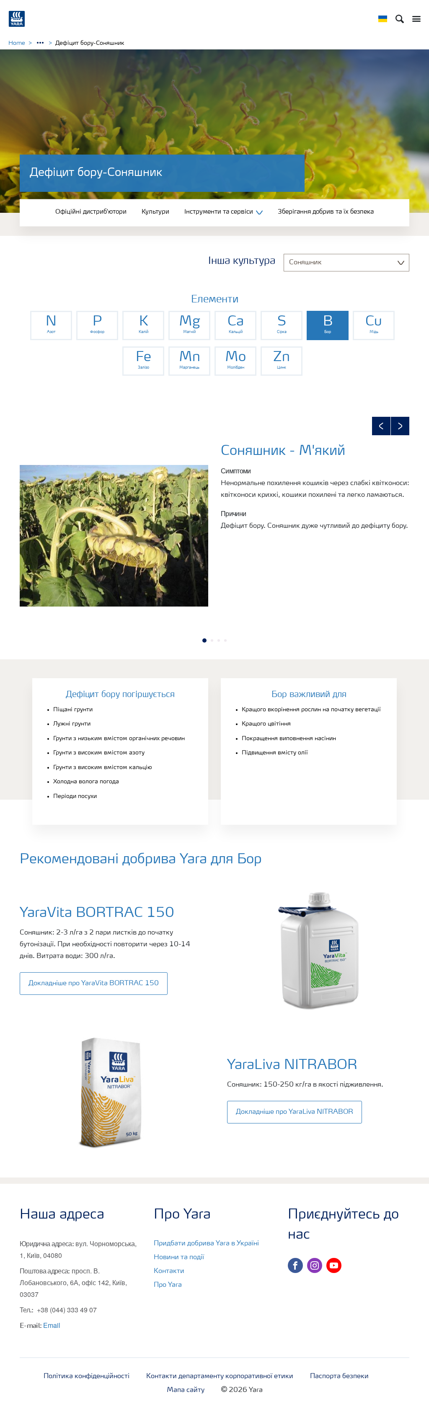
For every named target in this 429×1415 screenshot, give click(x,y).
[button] (381, 426)
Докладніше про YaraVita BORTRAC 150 (93, 983)
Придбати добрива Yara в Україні (206, 1243)
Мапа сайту (185, 1390)
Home (16, 43)
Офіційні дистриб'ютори (91, 212)
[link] (51, 325)
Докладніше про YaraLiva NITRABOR (294, 1112)
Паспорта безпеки (339, 1376)
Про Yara (168, 1285)
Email (51, 1325)
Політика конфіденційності (86, 1376)
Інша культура (241, 261)
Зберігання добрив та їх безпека (326, 212)
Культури (155, 212)
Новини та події (179, 1257)
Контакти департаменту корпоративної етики (219, 1376)
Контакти (169, 1271)
